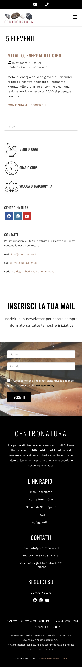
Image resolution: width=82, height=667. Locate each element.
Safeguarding (41, 522)
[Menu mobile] (75, 17)
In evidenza (20, 62)
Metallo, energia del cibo (34, 55)
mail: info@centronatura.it (41, 548)
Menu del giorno (41, 491)
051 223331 (32, 262)
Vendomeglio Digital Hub (54, 658)
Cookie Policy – (47, 621)
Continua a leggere (27, 105)
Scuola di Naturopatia (41, 507)
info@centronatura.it (24, 254)
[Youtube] (27, 216)
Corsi (24, 67)
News (41, 514)
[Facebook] (9, 216)
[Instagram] (18, 216)
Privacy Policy (45, 385)
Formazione (39, 67)
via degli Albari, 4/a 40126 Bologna (33, 271)
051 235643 (16, 262)
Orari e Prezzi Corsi (41, 499)
